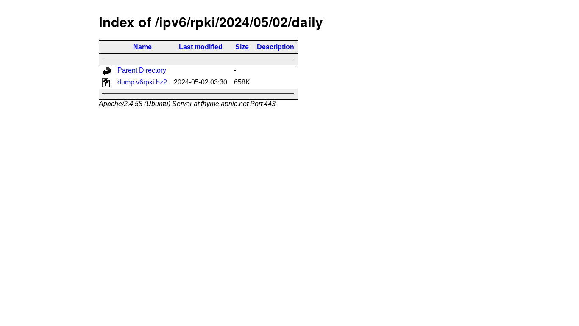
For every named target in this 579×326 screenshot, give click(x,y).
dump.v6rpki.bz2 (142, 82)
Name (142, 47)
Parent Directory (141, 70)
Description (275, 47)
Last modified (201, 47)
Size (242, 47)
